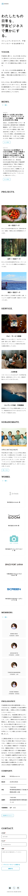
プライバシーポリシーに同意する (11, 864)
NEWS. (5, 101)
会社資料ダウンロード (7, 815)
